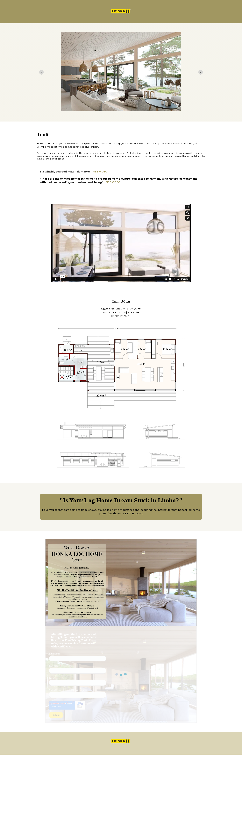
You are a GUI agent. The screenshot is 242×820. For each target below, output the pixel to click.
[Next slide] (200, 72)
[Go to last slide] (41, 72)
